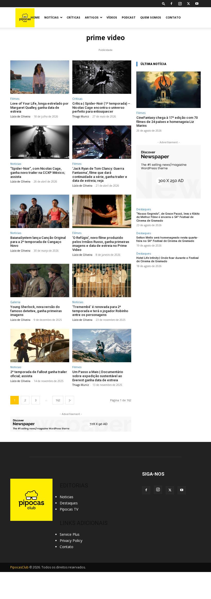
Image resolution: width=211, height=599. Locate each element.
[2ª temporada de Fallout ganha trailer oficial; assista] (39, 345)
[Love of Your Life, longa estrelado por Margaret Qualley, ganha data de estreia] (39, 77)
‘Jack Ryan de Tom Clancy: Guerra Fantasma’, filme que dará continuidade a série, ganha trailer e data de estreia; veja (99, 175)
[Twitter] (188, 3)
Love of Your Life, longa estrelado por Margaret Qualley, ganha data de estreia (39, 107)
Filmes (14, 98)
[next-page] (69, 400)
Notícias (51, 17)
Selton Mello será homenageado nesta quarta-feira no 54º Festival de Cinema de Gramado (167, 239)
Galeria (15, 302)
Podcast (129, 17)
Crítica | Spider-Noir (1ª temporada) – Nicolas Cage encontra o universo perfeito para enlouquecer (101, 107)
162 (58, 400)
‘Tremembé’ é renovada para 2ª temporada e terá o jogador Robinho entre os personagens (100, 311)
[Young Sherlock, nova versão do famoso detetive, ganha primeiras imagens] (39, 280)
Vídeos (112, 17)
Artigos (92, 17)
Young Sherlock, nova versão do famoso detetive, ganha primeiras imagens (36, 311)
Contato (173, 17)
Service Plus (70, 534)
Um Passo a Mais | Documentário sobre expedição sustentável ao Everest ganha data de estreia (97, 376)
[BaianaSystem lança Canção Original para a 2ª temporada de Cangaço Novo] (39, 211)
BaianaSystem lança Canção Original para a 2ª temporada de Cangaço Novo (38, 242)
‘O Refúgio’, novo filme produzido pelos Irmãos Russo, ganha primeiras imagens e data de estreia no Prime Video (100, 244)
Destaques (143, 209)
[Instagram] (180, 3)
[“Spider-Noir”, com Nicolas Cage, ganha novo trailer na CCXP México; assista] (39, 142)
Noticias (15, 163)
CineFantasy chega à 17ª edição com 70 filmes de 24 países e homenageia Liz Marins (167, 122)
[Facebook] (171, 3)
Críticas (73, 17)
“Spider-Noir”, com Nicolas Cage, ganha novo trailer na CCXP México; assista (37, 172)
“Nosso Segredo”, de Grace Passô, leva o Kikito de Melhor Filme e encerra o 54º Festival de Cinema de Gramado (168, 217)
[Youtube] (197, 3)
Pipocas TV (69, 509)
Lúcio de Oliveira (20, 116)
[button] (164, 3)
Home (35, 17)
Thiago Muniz (80, 116)
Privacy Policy (71, 540)
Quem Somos (150, 17)
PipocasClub (19, 567)
